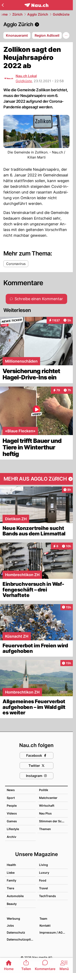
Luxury (44, 872)
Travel (43, 888)
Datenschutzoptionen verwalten (21, 939)
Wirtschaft (46, 805)
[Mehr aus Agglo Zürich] (36, 479)
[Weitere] (66, 35)
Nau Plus (45, 813)
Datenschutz (16, 932)
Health (11, 865)
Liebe (11, 872)
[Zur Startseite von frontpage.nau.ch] (36, 5)
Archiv (11, 837)
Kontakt (44, 925)
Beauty (12, 904)
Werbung (13, 918)
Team (43, 918)
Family (11, 880)
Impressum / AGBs (52, 932)
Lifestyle (13, 829)
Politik (43, 790)
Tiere (10, 888)
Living (43, 865)
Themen (45, 829)
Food (42, 880)
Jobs (10, 925)
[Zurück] (2, 5)
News (11, 790)
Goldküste (61, 14)
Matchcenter (48, 798)
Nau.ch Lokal (26, 76)
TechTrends (47, 896)
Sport (11, 798)
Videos (12, 813)
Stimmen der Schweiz (54, 821)
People (12, 805)
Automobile (15, 896)
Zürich (17, 14)
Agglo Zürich (37, 14)
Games (12, 821)
